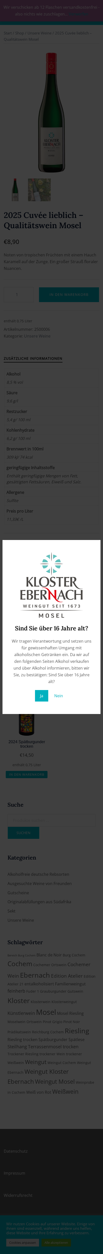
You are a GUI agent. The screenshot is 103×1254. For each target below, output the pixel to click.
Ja (41, 696)
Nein (58, 696)
